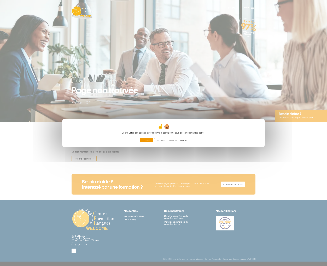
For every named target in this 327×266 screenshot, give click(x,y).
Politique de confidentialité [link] (178, 140)
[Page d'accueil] (83, 12)
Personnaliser (160, 140)
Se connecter (232, 7)
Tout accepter (146, 140)
